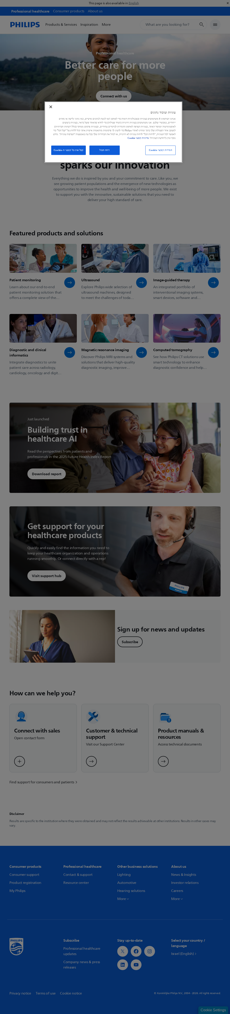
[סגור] (51, 107)
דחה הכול (105, 150)
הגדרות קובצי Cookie (160, 150)
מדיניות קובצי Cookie (138, 138)
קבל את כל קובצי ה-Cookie (69, 150)
